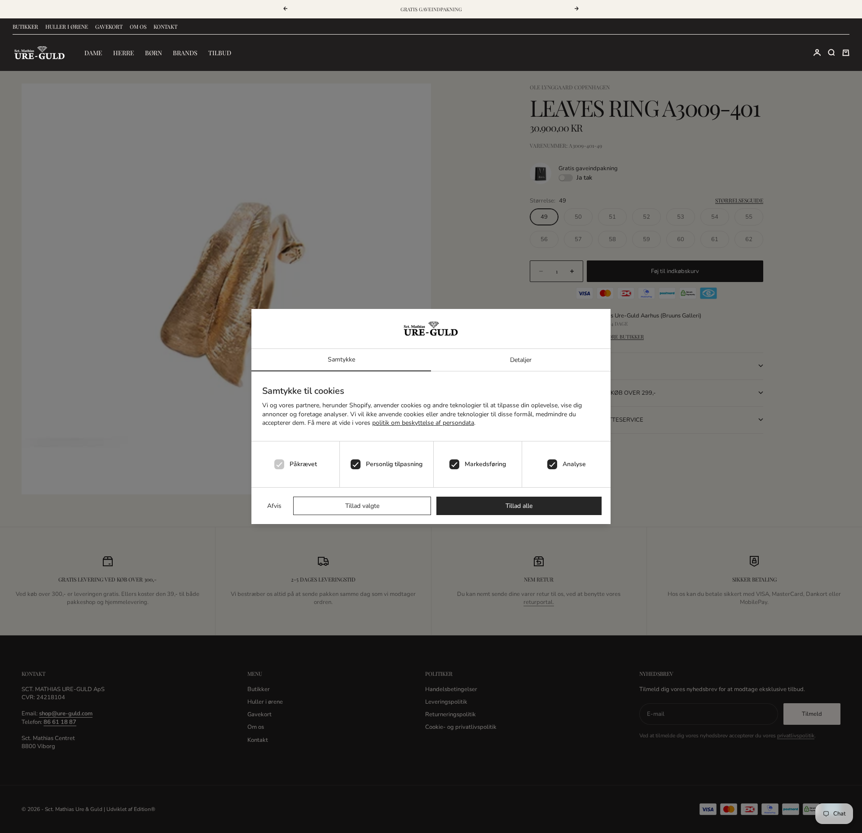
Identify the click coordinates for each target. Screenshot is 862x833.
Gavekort (109, 26)
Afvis (274, 506)
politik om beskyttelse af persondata (423, 423)
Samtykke (341, 359)
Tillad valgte (362, 506)
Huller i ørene (66, 26)
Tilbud (219, 52)
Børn (153, 52)
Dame (93, 52)
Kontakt (165, 26)
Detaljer (521, 360)
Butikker (25, 26)
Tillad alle (519, 506)
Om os (138, 26)
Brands (185, 52)
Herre (123, 52)
